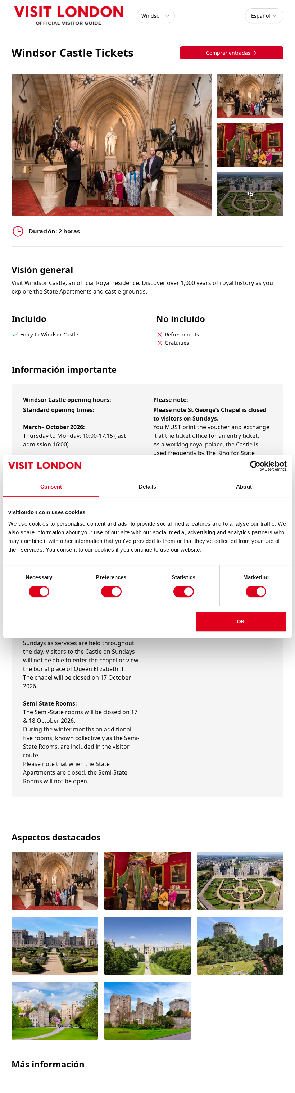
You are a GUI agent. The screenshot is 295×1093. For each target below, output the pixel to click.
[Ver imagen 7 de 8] (55, 1011)
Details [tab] (147, 487)
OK (241, 621)
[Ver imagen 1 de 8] (55, 881)
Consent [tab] (51, 487)
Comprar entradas (228, 52)
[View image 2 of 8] (250, 145)
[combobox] (264, 15)
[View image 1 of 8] (250, 96)
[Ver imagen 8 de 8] (147, 1011)
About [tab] (244, 487)
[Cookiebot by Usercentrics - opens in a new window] (255, 466)
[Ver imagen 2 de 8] (147, 881)
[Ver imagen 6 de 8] (240, 946)
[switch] (111, 591)
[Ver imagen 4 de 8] (55, 946)
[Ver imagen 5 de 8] (147, 946)
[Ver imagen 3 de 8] (240, 881)
